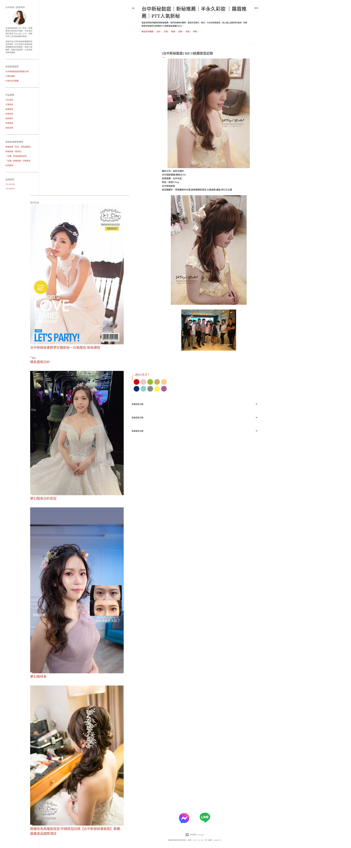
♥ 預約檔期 (10, 76)
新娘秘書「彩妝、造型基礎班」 (18, 147)
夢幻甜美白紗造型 (43, 498)
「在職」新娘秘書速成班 (16, 156)
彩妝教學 (9, 165)
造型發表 (9, 128)
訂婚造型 (9, 104)
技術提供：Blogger (197, 835)
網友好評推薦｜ (148, 31)
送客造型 (9, 114)
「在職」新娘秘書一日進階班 (17, 160)
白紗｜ (159, 31)
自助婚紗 (9, 118)
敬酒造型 (9, 109)
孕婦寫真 (9, 123)
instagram (10, 188)
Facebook (10, 184)
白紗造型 (9, 100)
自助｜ (188, 31)
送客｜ (181, 31)
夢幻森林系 (38, 676)
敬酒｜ (174, 31)
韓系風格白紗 (40, 362)
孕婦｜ (196, 31)
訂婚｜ (167, 31)
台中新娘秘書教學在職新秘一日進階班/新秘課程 (65, 347)
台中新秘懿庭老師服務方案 (17, 71)
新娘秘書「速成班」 (14, 151)
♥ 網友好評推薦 (12, 81)
